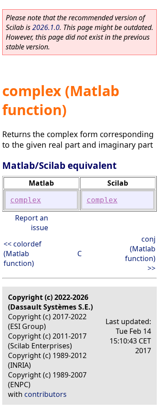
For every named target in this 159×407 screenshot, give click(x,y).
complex (25, 200)
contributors (45, 394)
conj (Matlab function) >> (140, 253)
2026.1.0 (46, 27)
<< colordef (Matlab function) (23, 253)
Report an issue (31, 222)
